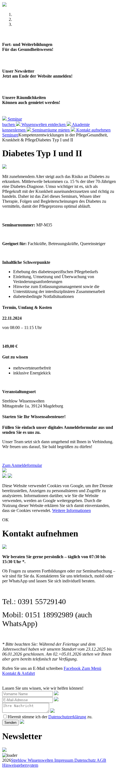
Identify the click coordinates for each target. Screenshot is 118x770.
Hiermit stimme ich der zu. (50, 716)
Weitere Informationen (71, 510)
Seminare (10, 135)
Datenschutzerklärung (67, 716)
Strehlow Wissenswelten (32, 760)
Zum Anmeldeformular (22, 465)
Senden (10, 722)
